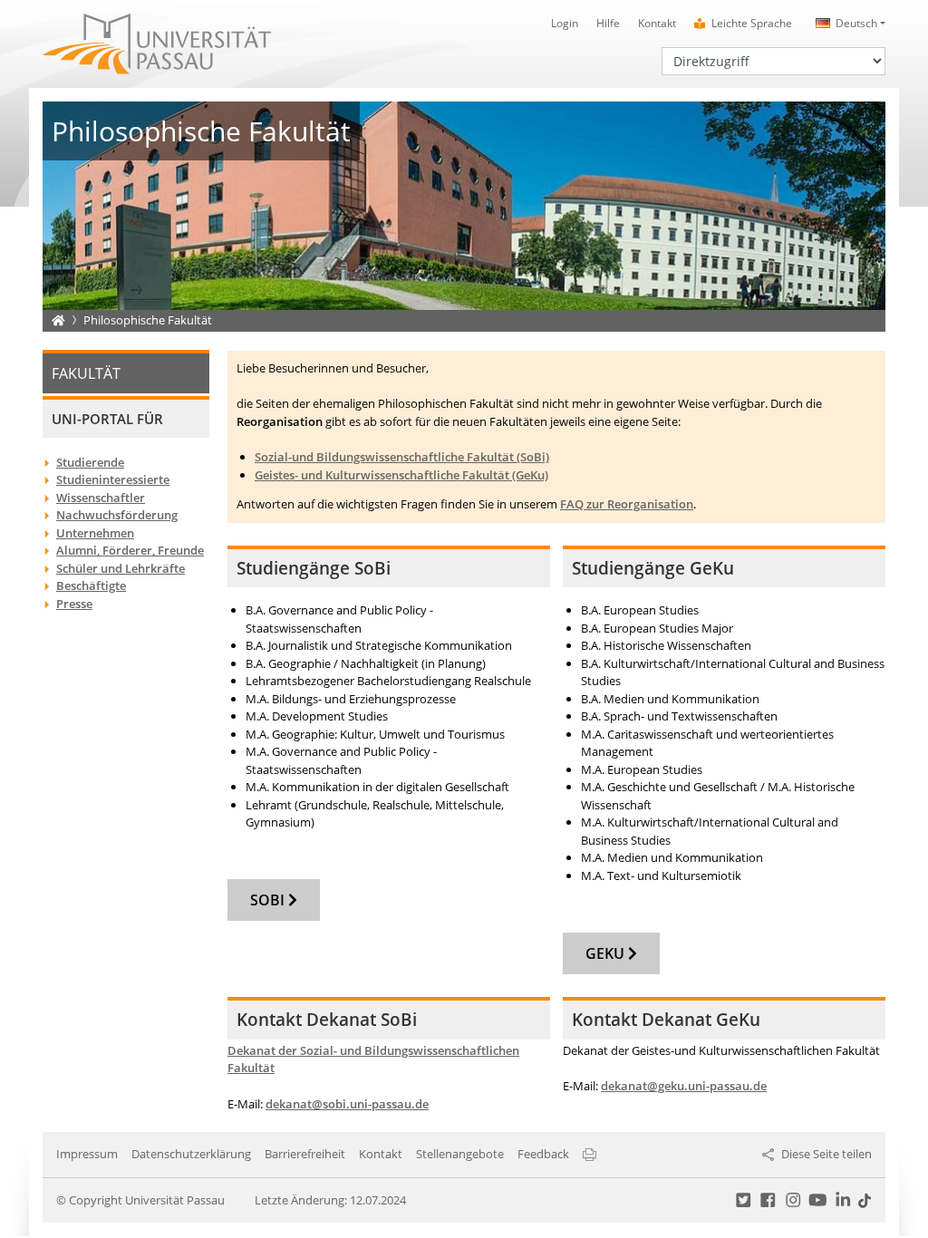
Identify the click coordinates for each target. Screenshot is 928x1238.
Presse (74, 603)
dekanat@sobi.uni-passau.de (347, 1104)
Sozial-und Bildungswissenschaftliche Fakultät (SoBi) (402, 457)
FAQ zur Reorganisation (626, 504)
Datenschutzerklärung (191, 1154)
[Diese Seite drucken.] (589, 1154)
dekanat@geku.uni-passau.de (684, 1086)
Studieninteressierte (112, 479)
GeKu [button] (606, 953)
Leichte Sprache (751, 23)
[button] (847, 23)
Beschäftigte (91, 585)
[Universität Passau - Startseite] (157, 42)
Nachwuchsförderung (117, 515)
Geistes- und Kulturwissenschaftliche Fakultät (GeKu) (401, 475)
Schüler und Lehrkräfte (120, 568)
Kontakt (657, 23)
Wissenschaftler (100, 497)
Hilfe (608, 23)
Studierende (90, 462)
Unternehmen (95, 533)
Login (564, 23)
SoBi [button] (269, 900)
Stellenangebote (460, 1154)
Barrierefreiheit (305, 1154)
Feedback (543, 1154)
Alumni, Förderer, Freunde (130, 550)
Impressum (87, 1154)
